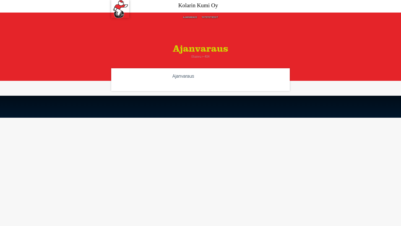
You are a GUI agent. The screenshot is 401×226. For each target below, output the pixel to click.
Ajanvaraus (190, 17)
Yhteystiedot (210, 17)
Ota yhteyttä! (276, 6)
